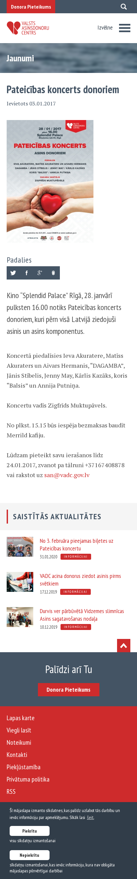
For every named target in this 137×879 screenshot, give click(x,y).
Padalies (19, 260)
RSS (11, 791)
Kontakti (17, 754)
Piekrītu (29, 831)
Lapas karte (21, 718)
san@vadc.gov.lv (66, 475)
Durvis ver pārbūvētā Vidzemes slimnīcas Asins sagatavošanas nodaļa (82, 614)
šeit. (90, 817)
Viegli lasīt (19, 730)
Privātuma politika (28, 779)
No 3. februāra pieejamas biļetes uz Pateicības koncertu (76, 544)
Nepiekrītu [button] (29, 855)
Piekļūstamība (24, 767)
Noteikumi (19, 742)
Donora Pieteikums (31, 6)
